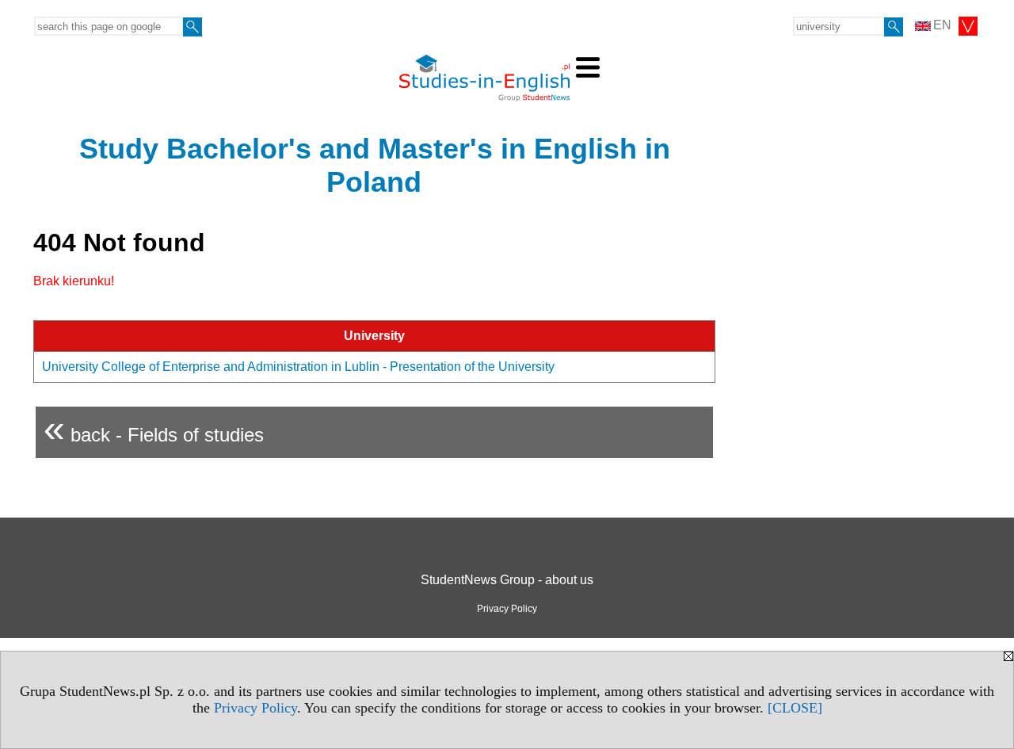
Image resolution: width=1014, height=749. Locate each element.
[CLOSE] (795, 708)
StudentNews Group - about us (507, 580)
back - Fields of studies (154, 428)
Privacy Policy (255, 708)
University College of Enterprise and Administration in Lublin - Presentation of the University (298, 366)
